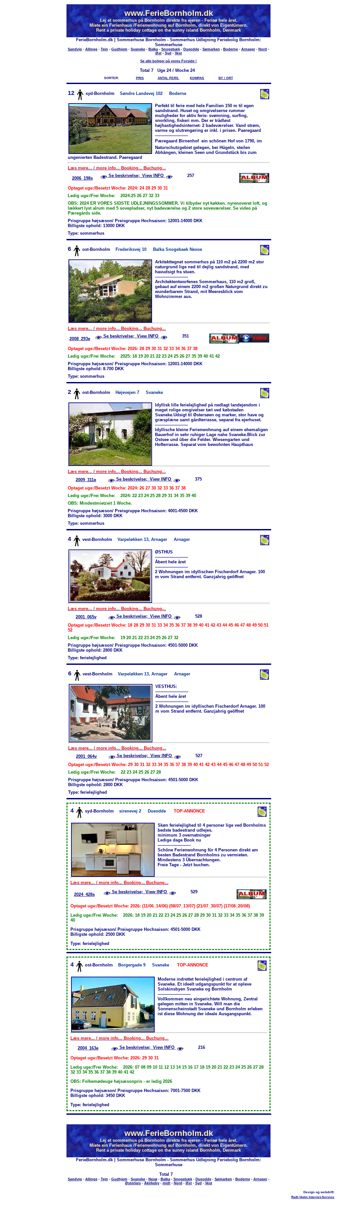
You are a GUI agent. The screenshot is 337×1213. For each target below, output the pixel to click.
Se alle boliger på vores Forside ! (168, 61)
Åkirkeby (151, 1183)
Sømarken (211, 49)
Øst (158, 53)
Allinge (91, 49)
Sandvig (75, 49)
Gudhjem (119, 49)
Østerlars (133, 1183)
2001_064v (86, 756)
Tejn (104, 49)
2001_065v (86, 616)
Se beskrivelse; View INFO (136, 175)
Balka (153, 49)
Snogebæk (170, 49)
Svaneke (138, 49)
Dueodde (191, 49)
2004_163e (88, 1048)
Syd (168, 53)
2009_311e (86, 479)
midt (166, 1183)
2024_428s (84, 894)
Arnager (248, 49)
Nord (262, 49)
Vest (178, 53)
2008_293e (79, 338)
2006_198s (82, 178)
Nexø (152, 1179)
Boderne (230, 49)
